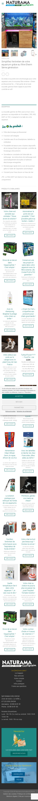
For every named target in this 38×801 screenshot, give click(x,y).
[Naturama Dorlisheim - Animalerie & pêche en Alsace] (19, 4)
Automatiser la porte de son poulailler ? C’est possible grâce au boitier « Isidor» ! (28, 216)
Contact (19, 681)
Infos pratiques (19, 684)
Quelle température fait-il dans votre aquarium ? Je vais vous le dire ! (10, 588)
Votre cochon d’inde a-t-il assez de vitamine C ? (28, 631)
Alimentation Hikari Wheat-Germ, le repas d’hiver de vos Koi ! (10, 455)
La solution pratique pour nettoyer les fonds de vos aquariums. (10, 499)
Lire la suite (10, 235)
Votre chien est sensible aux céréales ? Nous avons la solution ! (10, 215)
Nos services (19, 676)
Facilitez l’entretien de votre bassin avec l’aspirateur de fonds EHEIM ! (10, 544)
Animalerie (5, 58)
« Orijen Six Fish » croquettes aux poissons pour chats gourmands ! (28, 312)
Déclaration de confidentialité (24, 411)
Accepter (19, 396)
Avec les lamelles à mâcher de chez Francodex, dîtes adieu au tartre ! (28, 454)
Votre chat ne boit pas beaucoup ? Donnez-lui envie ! (28, 541)
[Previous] (5, 30)
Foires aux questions (19, 686)
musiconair (28, 796)
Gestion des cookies (10, 794)
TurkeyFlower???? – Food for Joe (28, 356)
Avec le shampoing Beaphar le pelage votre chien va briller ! (10, 314)
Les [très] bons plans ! (19, 671)
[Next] (33, 30)
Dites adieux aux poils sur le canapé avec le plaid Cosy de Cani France (10, 360)
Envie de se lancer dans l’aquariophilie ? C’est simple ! (10, 263)
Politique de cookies (10, 411)
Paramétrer (19, 407)
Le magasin (19, 673)
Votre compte (19, 678)
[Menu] (3, 3)
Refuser (19, 402)
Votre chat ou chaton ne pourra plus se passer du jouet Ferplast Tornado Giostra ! (28, 588)
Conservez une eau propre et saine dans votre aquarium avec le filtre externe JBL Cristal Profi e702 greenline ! (28, 267)
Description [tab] (6, 107)
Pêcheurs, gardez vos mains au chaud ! (28, 498)
